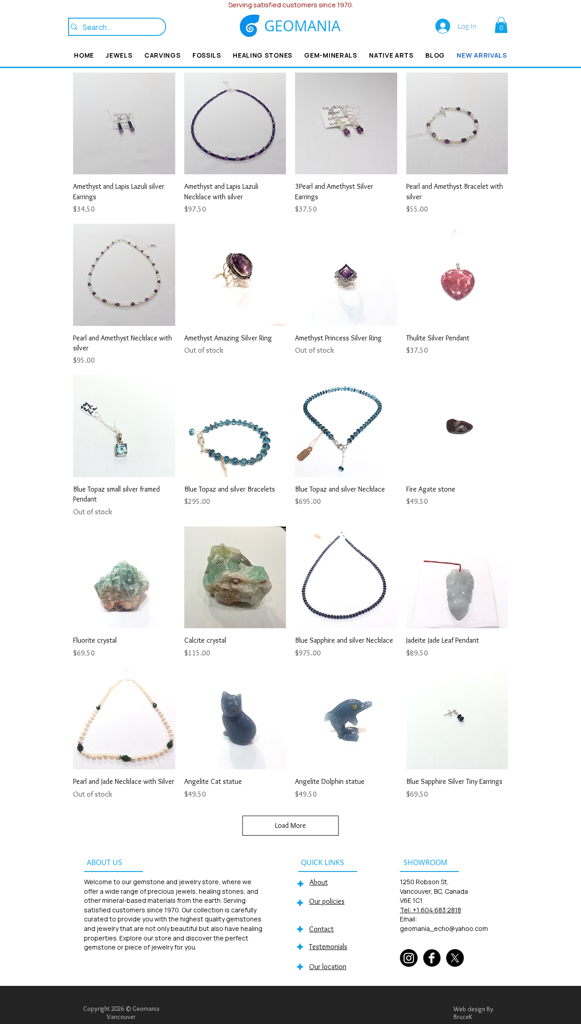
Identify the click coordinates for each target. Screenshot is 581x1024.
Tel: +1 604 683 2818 (430, 910)
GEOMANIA (302, 25)
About (319, 882)
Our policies (327, 901)
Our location (327, 966)
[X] (455, 958)
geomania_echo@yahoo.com (444, 928)
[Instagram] (409, 958)
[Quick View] (124, 124)
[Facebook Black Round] (432, 958)
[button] (501, 25)
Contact (321, 929)
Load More (290, 825)
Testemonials (328, 946)
